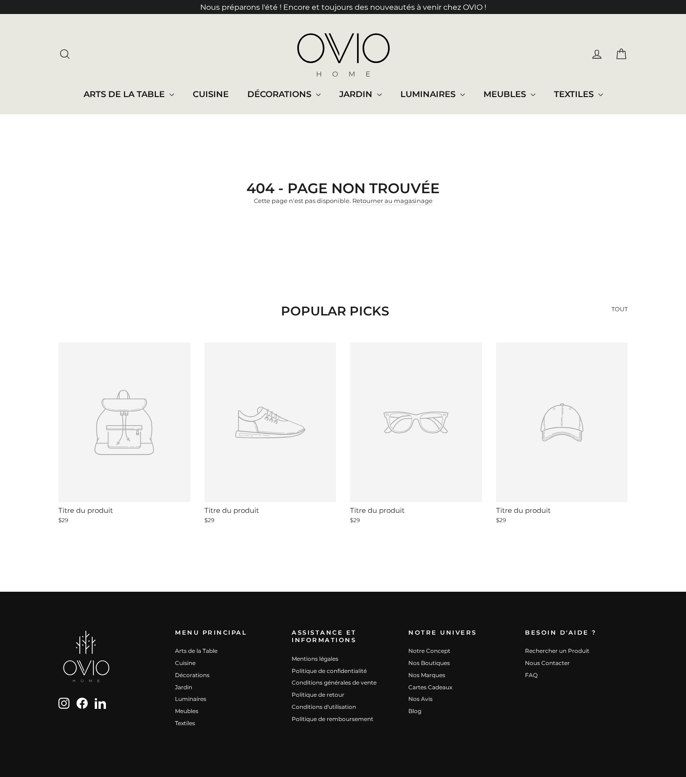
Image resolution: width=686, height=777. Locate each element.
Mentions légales (315, 658)
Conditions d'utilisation (324, 706)
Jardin (357, 94)
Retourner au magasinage (392, 200)
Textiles (575, 94)
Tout (619, 309)
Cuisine (211, 94)
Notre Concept (429, 650)
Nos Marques (426, 675)
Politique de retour (318, 694)
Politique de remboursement (332, 718)
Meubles (505, 94)
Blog (414, 710)
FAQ (531, 675)
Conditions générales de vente (334, 682)
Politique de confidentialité (329, 670)
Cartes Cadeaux (430, 687)
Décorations (280, 94)
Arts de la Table (125, 94)
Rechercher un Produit (557, 650)
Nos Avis (420, 698)
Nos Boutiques (429, 662)
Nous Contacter (547, 662)
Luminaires (429, 94)
